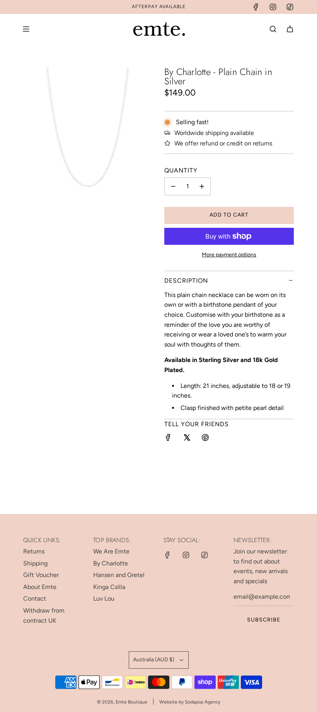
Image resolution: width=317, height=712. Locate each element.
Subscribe (263, 619)
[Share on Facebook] (168, 439)
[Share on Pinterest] (205, 439)
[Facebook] (255, 7)
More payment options (229, 254)
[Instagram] (272, 7)
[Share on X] (186, 439)
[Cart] (289, 29)
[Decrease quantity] (173, 186)
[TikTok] (289, 7)
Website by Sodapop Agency (189, 702)
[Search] (272, 29)
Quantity (181, 170)
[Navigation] (25, 29)
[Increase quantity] (201, 186)
